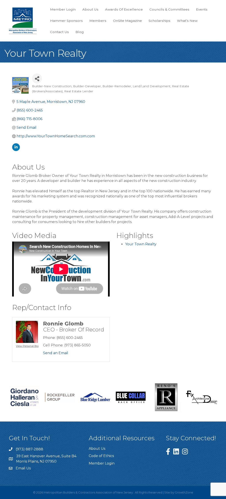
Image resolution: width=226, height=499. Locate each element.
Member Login (63, 9)
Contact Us (59, 32)
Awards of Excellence (124, 9)
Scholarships (159, 21)
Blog (79, 32)
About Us (90, 9)
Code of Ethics (101, 456)
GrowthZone (184, 492)
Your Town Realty (140, 244)
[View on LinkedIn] (16, 150)
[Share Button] (37, 78)
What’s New (187, 21)
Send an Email (55, 353)
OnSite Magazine (127, 21)
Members (97, 21)
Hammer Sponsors (66, 21)
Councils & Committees (169, 9)
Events (201, 9)
